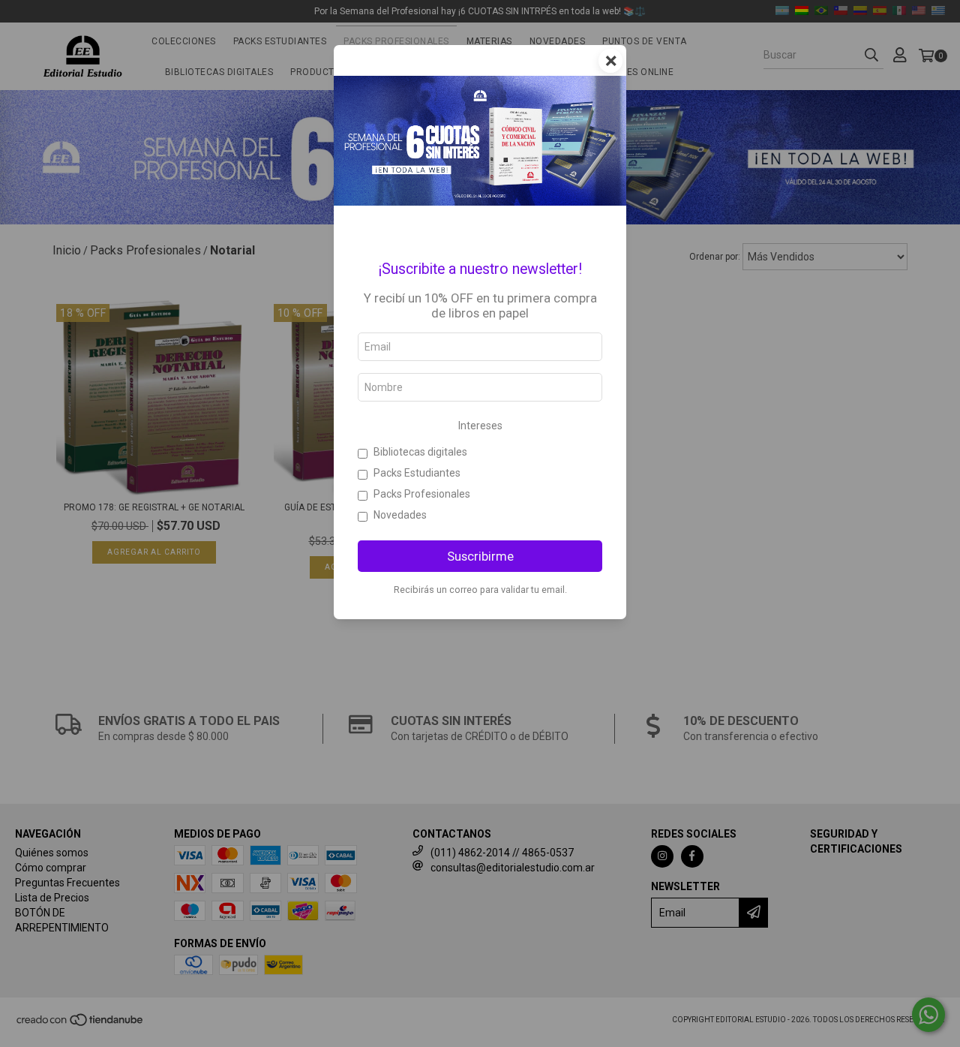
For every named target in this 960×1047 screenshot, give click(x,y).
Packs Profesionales (422, 494)
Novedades (400, 515)
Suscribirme (480, 556)
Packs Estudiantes (417, 473)
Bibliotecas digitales (420, 452)
